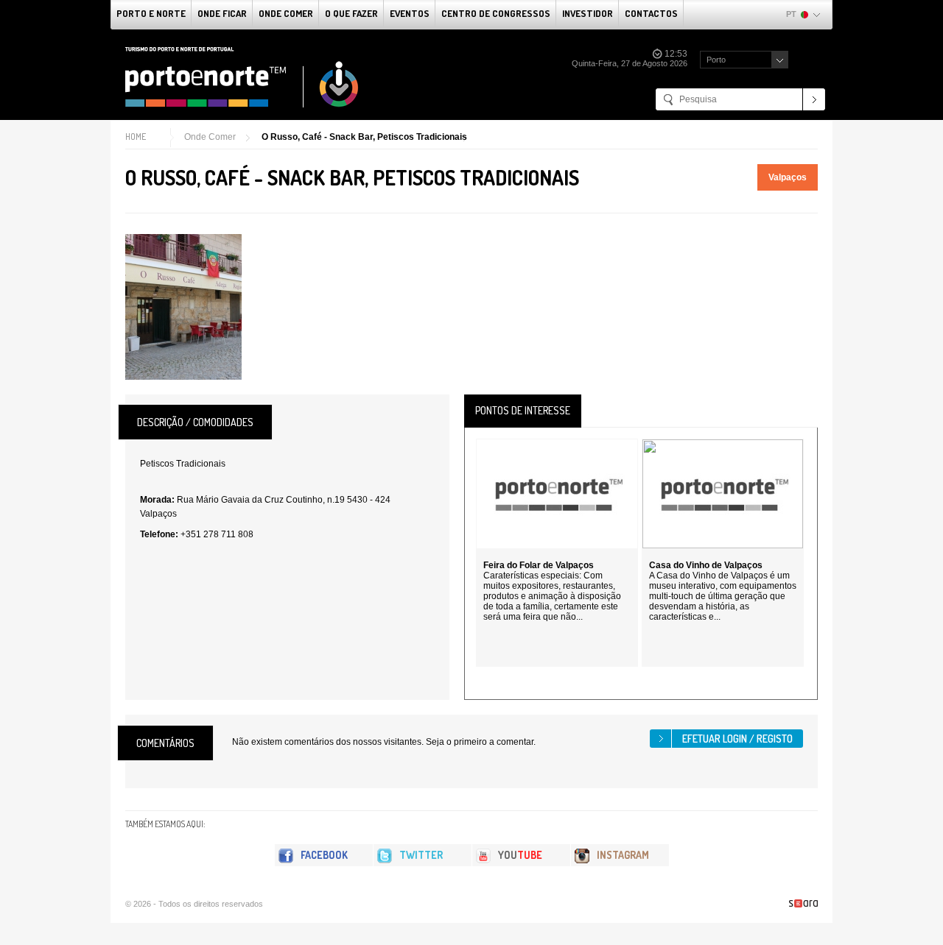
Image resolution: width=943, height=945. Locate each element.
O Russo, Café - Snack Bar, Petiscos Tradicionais (364, 137)
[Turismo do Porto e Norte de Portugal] (242, 77)
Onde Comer (286, 13)
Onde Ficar (222, 13)
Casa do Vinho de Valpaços (706, 565)
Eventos (410, 13)
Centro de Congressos (495, 13)
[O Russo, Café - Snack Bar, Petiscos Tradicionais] (183, 307)
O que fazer (351, 13)
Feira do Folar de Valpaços (538, 565)
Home (135, 136)
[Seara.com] (803, 903)
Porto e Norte (151, 13)
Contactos (651, 13)
